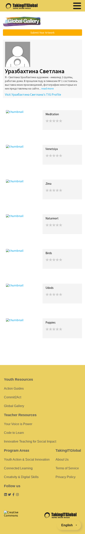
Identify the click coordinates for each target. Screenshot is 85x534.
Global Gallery (22, 21)
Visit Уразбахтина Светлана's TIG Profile (33, 94)
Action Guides (14, 388)
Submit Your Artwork (42, 32)
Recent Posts (15, 106)
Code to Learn (14, 432)
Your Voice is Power (18, 424)
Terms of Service (67, 468)
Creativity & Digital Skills (21, 477)
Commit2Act (12, 397)
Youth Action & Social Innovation (27, 459)
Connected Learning (18, 468)
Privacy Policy (66, 477)
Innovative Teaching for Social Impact (30, 441)
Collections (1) (34, 106)
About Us (62, 459)
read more (47, 88)
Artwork (51, 106)
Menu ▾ (64, 22)
